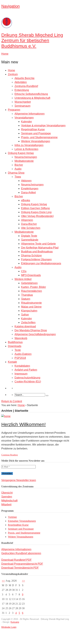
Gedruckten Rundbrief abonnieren (21, 553)
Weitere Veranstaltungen (35, 141)
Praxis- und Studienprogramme (39, 137)
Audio (18, 168)
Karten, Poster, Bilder (33, 287)
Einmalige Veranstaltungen (22, 521)
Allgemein (27, 220)
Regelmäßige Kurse (33, 129)
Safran (25, 314)
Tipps (18, 176)
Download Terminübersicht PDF (20, 567)
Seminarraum (22, 105)
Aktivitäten (21, 82)
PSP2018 (20, 358)
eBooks (25, 200)
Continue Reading (9, 455)
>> (23, 580)
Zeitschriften (28, 322)
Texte (18, 350)
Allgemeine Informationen (30, 113)
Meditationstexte (24, 161)
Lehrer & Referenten (26, 149)
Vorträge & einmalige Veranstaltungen (43, 125)
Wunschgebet (23, 101)
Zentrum (13, 74)
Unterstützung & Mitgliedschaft (32, 98)
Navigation (10, 6)
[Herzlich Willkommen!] (6, 416)
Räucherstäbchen (31, 291)
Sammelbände (29, 239)
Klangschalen (29, 310)
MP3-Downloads (31, 275)
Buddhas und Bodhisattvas (37, 251)
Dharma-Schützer (31, 255)
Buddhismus (15, 342)
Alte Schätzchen (30, 228)
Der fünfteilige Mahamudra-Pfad (39, 247)
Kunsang (15, 622)
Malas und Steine (31, 306)
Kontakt (12, 361)
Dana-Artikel (28, 192)
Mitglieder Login (8, 627)
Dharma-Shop (16, 172)
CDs (23, 271)
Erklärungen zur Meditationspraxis (41, 263)
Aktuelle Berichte (25, 78)
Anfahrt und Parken (26, 369)
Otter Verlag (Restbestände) (37, 216)
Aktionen (26, 180)
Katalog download (25, 326)
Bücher (19, 164)
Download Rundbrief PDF (16, 559)
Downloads (14, 346)
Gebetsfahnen (29, 283)
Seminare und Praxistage (36, 133)
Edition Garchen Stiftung (35, 208)
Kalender (26, 121)
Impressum (21, 373)
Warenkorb (21, 338)
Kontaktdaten (22, 365)
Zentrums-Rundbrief (26, 86)
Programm (14, 109)
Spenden (6, 496)
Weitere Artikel (23, 279)
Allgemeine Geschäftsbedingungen (35, 334)
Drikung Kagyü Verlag (21, 153)
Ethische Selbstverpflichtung (31, 94)
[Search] (47, 395)
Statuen (25, 298)
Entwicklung (22, 90)
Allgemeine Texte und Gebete (38, 243)
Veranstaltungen (24, 117)
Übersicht (7, 492)
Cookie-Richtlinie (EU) (28, 381)
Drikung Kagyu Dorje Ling (36, 212)
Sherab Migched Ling (32, 41)
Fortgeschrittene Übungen (36, 259)
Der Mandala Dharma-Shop (31, 330)
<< (3, 580)
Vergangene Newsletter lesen (18, 480)
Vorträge (12, 517)
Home (11, 70)
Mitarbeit (6, 504)
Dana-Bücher (29, 224)
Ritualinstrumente (31, 302)
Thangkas (27, 294)
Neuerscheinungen (26, 157)
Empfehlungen (29, 188)
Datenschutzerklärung (27, 377)
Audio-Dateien (23, 354)
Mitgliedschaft (9, 500)
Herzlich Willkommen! (23, 424)
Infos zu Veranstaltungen (29, 145)
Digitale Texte (29, 235)
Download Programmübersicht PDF (22, 563)
